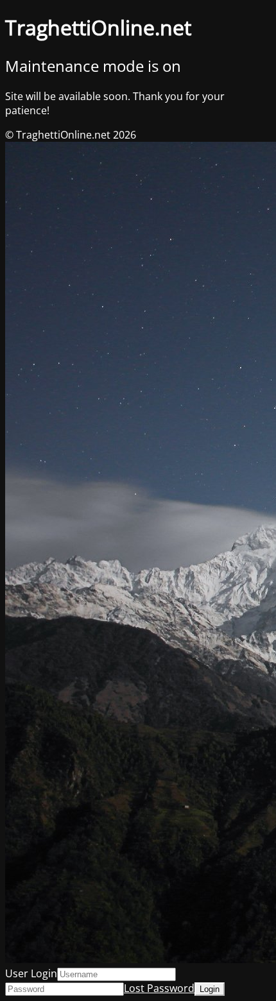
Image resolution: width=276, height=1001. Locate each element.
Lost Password (159, 988)
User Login (31, 973)
